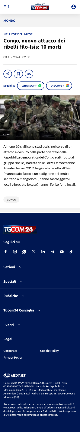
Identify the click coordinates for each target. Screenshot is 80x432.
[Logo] (40, 6)
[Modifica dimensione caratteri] (29, 74)
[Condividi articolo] (7, 74)
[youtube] (62, 252)
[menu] (6, 7)
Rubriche (10, 296)
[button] (40, 6)
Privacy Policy (12, 357)
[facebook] (5, 252)
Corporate (10, 350)
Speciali (9, 281)
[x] (34, 252)
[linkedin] (43, 252)
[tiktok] (71, 252)
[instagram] (15, 252)
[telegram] (52, 252)
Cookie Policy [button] (49, 350)
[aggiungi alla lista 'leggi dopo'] (18, 74)
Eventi (8, 325)
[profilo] (74, 7)
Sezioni (9, 267)
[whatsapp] (24, 252)
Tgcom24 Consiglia (18, 310)
